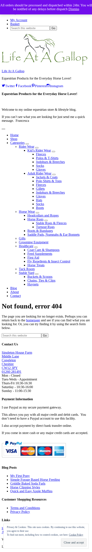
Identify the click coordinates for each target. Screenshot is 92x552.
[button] (3, 129)
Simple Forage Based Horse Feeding (35, 479)
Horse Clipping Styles (25, 487)
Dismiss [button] (73, 9)
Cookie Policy (76, 534)
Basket (14, 24)
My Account (18, 20)
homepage (33, 320)
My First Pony (20, 476)
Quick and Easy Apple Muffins (31, 491)
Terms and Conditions (25, 508)
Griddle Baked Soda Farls (27, 483)
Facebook (24, 85)
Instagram (56, 85)
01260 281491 (11, 371)
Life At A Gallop (13, 71)
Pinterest (40, 85)
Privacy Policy (20, 512)
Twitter (10, 85)
